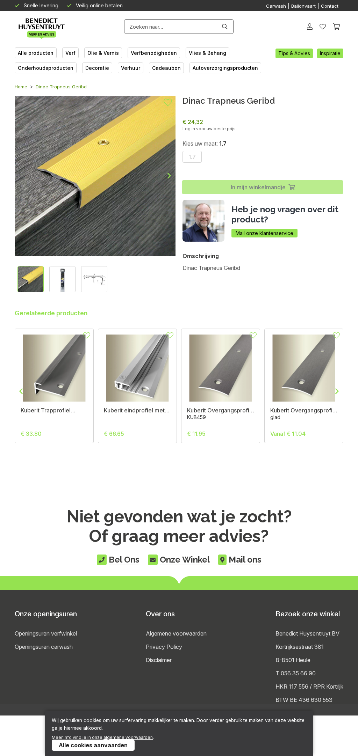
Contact (329, 6)
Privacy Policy (164, 646)
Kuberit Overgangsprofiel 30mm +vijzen (303, 410)
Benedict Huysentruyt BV (307, 633)
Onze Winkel (185, 560)
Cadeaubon (166, 68)
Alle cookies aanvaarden (93, 745)
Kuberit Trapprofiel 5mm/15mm (46, 410)
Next (163, 176)
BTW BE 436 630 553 (303, 699)
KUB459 (196, 417)
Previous (26, 391)
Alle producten (35, 53)
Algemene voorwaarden (176, 633)
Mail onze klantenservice (264, 233)
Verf (70, 53)
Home (21, 86)
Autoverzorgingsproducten (225, 68)
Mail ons (245, 560)
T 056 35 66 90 (295, 673)
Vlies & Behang (207, 53)
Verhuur (130, 68)
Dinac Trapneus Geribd (61, 86)
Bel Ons (124, 560)
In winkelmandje (258, 187)
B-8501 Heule (292, 659)
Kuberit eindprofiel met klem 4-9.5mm (134, 410)
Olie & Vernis (103, 53)
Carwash (276, 6)
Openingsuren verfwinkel (46, 633)
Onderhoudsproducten (45, 68)
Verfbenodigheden (154, 53)
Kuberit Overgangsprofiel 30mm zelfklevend (220, 410)
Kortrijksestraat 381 (299, 646)
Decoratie (97, 68)
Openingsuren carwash (44, 646)
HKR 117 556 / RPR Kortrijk (309, 686)
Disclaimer (159, 659)
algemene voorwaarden (128, 737)
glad (275, 417)
